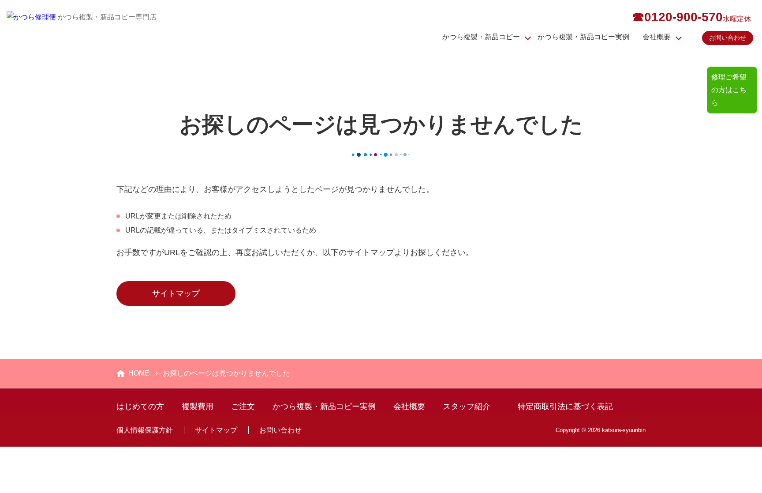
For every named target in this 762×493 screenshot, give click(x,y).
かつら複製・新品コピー (481, 37)
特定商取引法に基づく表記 (565, 406)
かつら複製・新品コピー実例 (583, 37)
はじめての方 (140, 406)
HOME (138, 373)
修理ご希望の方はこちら (729, 89)
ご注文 (243, 406)
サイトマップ (176, 293)
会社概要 (656, 37)
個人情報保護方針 (144, 430)
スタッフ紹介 (466, 406)
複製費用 (197, 406)
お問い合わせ (727, 37)
